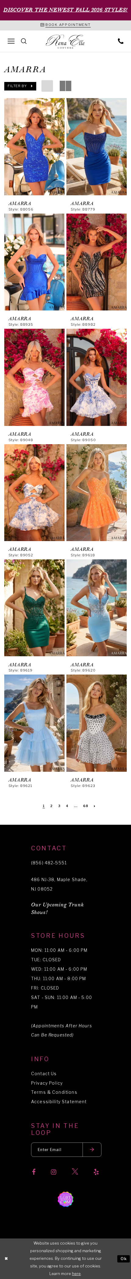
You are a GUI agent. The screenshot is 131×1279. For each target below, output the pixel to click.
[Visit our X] (75, 1172)
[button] (20, 86)
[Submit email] (92, 1150)
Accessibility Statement (59, 1101)
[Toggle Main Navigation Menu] (11, 41)
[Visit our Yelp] (96, 1172)
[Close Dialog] (6, 1259)
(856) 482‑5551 (49, 862)
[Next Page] (94, 806)
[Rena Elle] (65, 42)
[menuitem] (11, 41)
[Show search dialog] (24, 41)
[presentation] (34, 146)
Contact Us (44, 1073)
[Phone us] (120, 41)
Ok (124, 1258)
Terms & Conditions (54, 1092)
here (76, 1273)
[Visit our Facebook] (34, 1172)
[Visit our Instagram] (53, 1172)
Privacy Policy (47, 1083)
